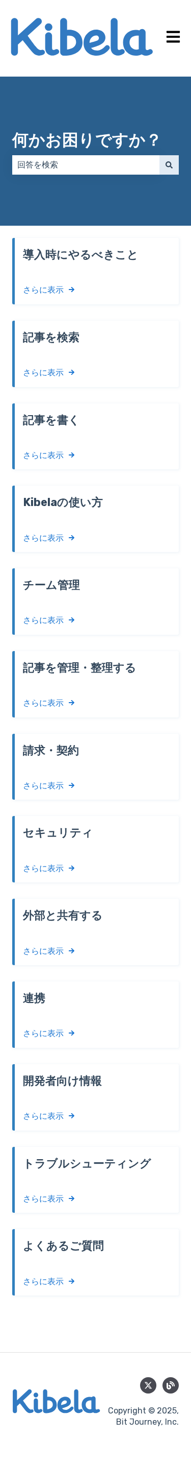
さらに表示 (43, 290)
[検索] (169, 165)
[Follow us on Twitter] (148, 1385)
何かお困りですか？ (87, 140)
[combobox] (85, 165)
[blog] (170, 1385)
